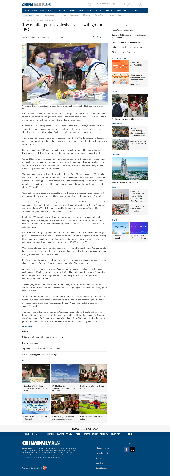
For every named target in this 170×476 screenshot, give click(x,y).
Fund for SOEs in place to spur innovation (137, 208)
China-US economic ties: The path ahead (35, 418)
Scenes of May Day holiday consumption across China (63, 418)
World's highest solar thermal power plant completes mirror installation (63, 388)
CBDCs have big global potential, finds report (40, 354)
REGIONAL (110, 10)
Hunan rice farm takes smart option (91, 418)
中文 (113, 4)
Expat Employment (103, 468)
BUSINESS (52, 10)
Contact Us (100, 458)
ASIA (109, 4)
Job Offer (100, 463)
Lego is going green (30, 343)
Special (114, 220)
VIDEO (81, 10)
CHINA (34, 10)
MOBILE (135, 10)
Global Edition (101, 4)
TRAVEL (72, 10)
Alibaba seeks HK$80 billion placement (127, 42)
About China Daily (103, 448)
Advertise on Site (103, 453)
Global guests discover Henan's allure (92, 387)
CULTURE (62, 10)
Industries (62, 15)
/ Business (36, 19)
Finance (111, 15)
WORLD (43, 10)
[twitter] (97, 37)
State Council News (119, 58)
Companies (49, 15)
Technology (74, 15)
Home (28, 19)
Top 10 (120, 15)
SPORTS (90, 10)
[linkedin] (101, 37)
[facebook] (94, 37)
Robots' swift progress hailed (123, 30)
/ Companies (48, 19)
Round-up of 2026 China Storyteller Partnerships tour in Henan (35, 388)
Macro (38, 15)
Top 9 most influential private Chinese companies (41, 349)
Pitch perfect (27, 331)
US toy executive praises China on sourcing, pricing (42, 337)
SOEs (114, 187)
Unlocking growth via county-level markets (129, 47)
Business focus (117, 124)
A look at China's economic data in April (126, 182)
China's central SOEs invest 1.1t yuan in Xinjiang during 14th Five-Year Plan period (137, 196)
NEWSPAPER (121, 10)
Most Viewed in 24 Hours (121, 26)
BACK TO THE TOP (85, 428)
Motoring (86, 15)
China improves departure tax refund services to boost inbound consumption (138, 80)
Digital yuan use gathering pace (124, 52)
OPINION (99, 10)
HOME (27, 10)
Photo (24, 361)
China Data (98, 15)
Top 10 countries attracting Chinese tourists (127, 119)
